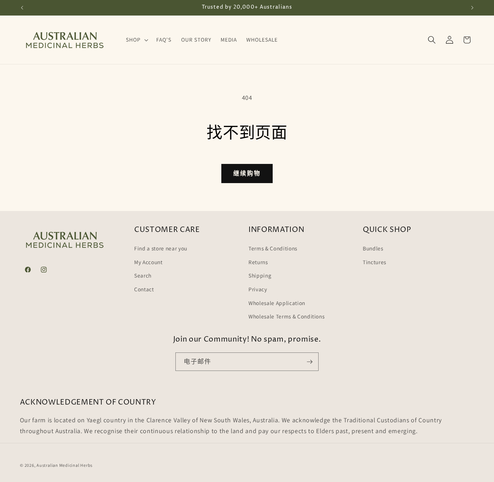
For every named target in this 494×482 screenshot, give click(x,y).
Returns (258, 262)
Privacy (257, 289)
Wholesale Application (276, 302)
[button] (136, 39)
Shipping (259, 275)
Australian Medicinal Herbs (65, 465)
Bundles (373, 248)
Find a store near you (160, 248)
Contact (144, 289)
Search (143, 275)
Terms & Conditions (272, 248)
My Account (148, 262)
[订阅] (309, 361)
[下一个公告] (472, 7)
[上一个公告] (22, 7)
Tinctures (374, 262)
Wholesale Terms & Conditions (286, 316)
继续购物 (247, 173)
